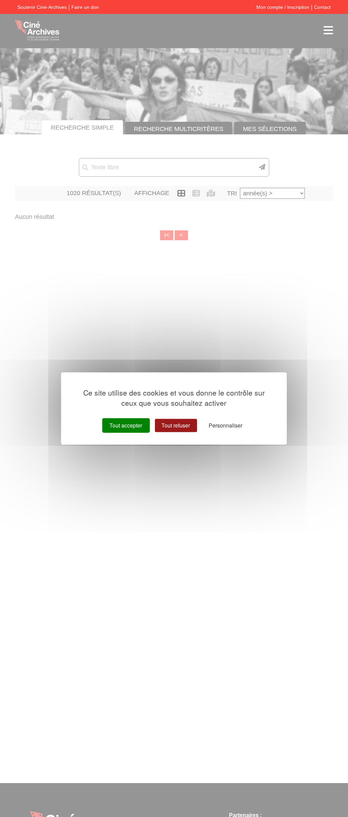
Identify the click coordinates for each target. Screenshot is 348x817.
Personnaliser (225, 425)
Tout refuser (175, 425)
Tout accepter (125, 425)
